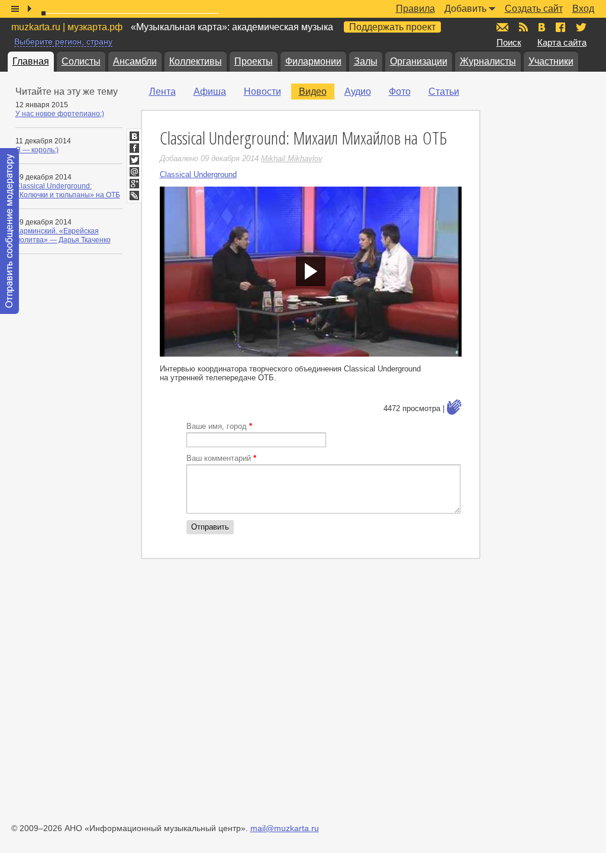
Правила (415, 9)
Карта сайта (561, 42)
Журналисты (488, 61)
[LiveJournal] (134, 195)
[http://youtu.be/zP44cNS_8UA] (311, 272)
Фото (400, 91)
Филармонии (313, 61)
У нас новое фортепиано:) (59, 114)
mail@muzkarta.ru (284, 828)
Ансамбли (135, 61)
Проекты (253, 61)
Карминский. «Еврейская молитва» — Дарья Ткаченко (63, 235)
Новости (262, 91)
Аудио (357, 91)
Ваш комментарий (221, 458)
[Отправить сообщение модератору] (9, 231)
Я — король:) (37, 150)
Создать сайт (534, 9)
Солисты (81, 61)
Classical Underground (198, 174)
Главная (30, 61)
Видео (313, 91)
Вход (583, 9)
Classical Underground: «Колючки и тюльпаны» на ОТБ (67, 190)
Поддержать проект (392, 27)
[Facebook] (134, 148)
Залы (366, 61)
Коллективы (195, 61)
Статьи (443, 91)
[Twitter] (134, 160)
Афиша (210, 91)
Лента (162, 91)
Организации (418, 61)
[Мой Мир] (134, 172)
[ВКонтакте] (134, 136)
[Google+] (134, 183)
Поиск (509, 42)
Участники (550, 61)
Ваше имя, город (219, 426)
